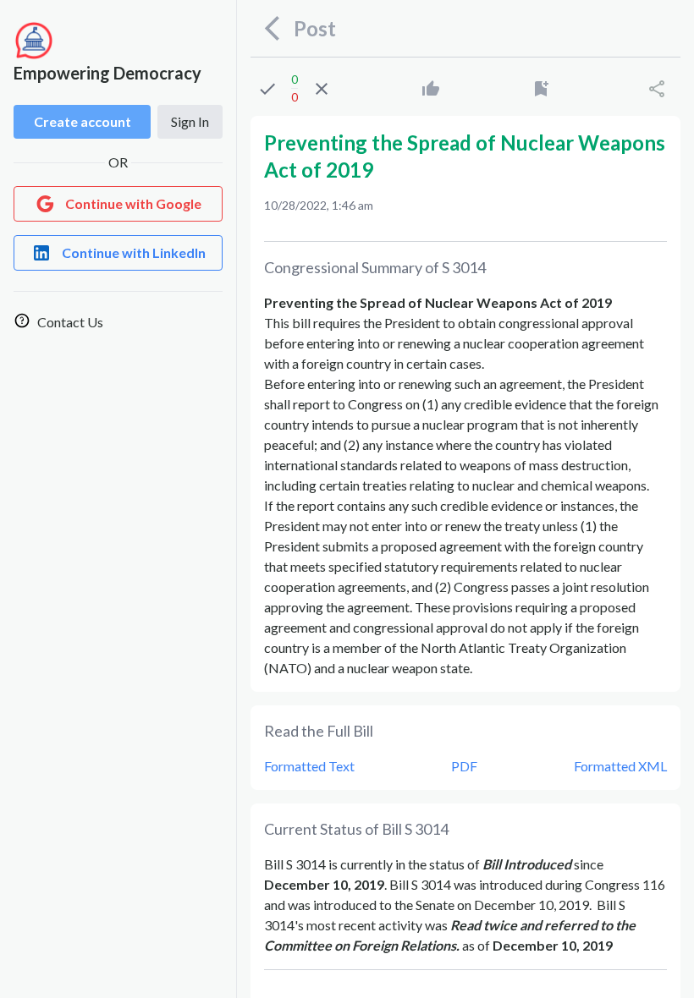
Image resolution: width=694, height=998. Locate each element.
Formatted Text (309, 766)
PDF (464, 766)
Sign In (190, 121)
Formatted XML (620, 766)
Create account (82, 121)
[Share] (657, 89)
